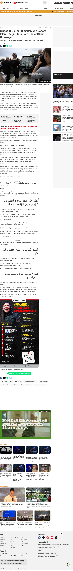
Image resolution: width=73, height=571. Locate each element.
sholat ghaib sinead (43, 381)
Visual (11, 545)
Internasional (3, 543)
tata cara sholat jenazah (26, 384)
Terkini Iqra (56, 82)
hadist (45, 8)
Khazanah (2, 539)
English (22, 545)
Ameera (2, 537)
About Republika (4, 553)
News (1, 541)
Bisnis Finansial (24, 543)
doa (36, 8)
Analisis (12, 541)
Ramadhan (12, 547)
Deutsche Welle (58, 2)
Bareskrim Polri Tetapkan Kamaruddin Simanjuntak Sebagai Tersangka (6, 118)
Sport (22, 541)
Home (1, 27)
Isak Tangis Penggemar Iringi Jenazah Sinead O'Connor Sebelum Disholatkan (31, 119)
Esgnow (2, 545)
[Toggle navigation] (1, 2)
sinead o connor (3, 381)
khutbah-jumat (58, 8)
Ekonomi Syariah (14, 537)
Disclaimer (2, 555)
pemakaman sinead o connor (16, 381)
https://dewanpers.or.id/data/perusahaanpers (11, 563)
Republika (3, 11)
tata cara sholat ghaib (14, 384)
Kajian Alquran (23, 8)
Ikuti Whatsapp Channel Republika (20, 373)
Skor (22, 537)
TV (0, 547)
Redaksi (12, 553)
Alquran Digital (7, 8)
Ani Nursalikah (13, 43)
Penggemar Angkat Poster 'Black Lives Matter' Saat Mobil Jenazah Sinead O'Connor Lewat (18, 119)
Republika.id (66, 2)
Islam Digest (24, 539)
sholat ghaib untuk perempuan (40, 384)
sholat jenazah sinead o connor (30, 381)
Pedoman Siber (24, 553)
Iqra (4, 27)
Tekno (11, 543)
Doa (7, 27)
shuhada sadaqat (4, 384)
